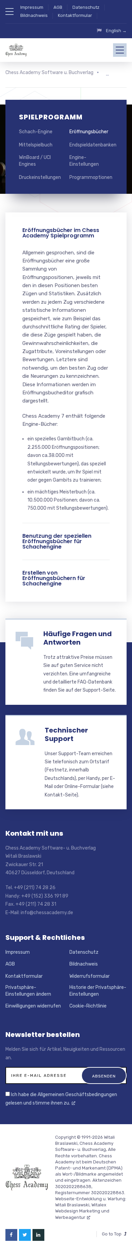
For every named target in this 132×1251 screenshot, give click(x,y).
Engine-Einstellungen (84, 161)
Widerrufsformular (89, 976)
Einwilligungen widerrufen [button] (33, 1006)
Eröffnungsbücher (88, 132)
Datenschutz (86, 7)
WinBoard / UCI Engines (35, 161)
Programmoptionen (90, 177)
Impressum (31, 7)
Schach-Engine (35, 132)
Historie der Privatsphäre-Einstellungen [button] (97, 990)
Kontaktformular (75, 15)
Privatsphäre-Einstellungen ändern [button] (28, 990)
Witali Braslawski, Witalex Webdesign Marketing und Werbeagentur (82, 1211)
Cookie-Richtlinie (88, 1006)
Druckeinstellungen (40, 177)
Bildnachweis (34, 15)
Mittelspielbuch (35, 145)
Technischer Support (66, 734)
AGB (57, 7)
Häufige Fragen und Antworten (77, 638)
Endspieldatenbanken (92, 145)
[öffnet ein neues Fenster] (11, 1235)
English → (116, 30)
